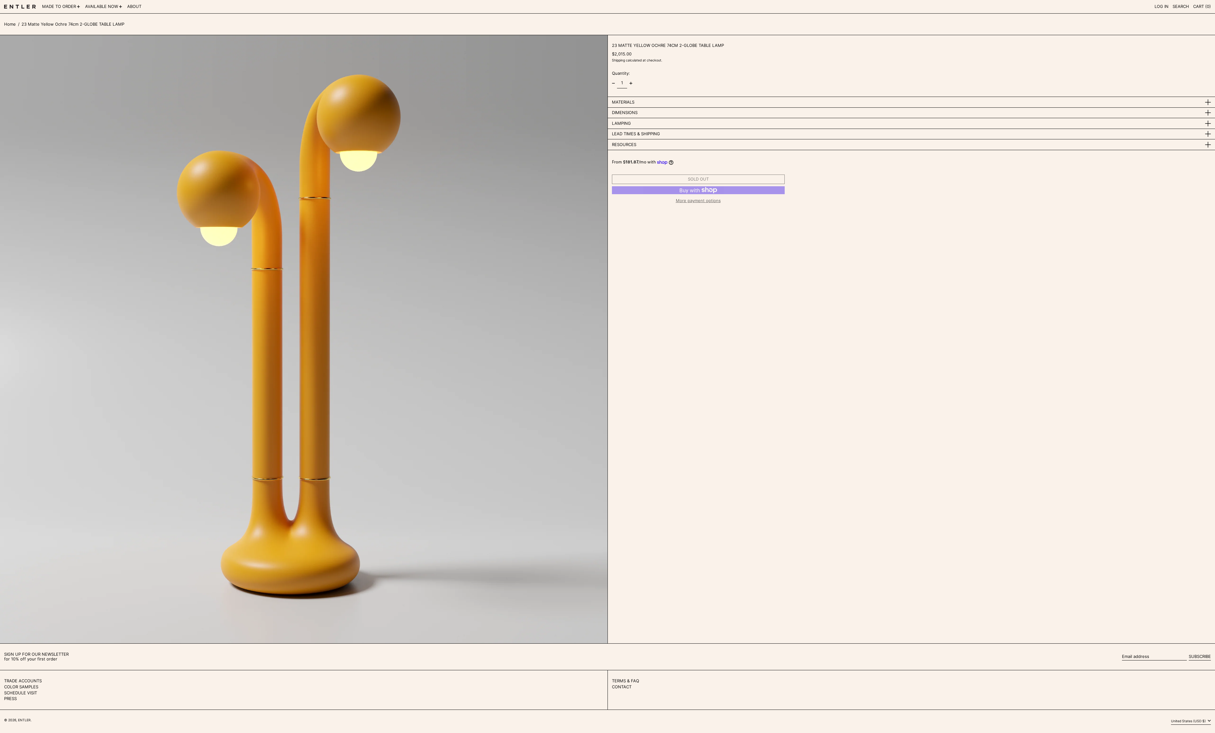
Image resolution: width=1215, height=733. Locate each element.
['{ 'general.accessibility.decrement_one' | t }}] (613, 83)
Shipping (618, 60)
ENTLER (24, 720)
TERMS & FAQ (625, 680)
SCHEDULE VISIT (20, 692)
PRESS (10, 698)
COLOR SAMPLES (21, 686)
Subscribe (1200, 656)
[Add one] (630, 83)
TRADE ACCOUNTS (23, 680)
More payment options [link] (698, 200)
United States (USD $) (1189, 721)
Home (10, 24)
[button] (1181, 6)
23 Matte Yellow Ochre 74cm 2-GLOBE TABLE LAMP (73, 24)
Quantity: (621, 73)
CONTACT (622, 686)
